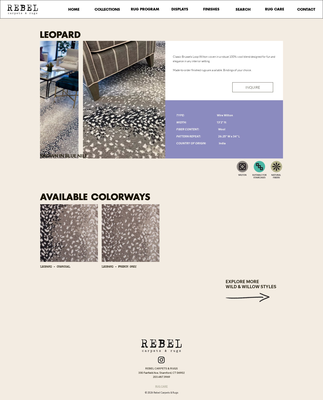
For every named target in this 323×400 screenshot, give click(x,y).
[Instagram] (161, 359)
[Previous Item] (47, 99)
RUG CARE (161, 386)
